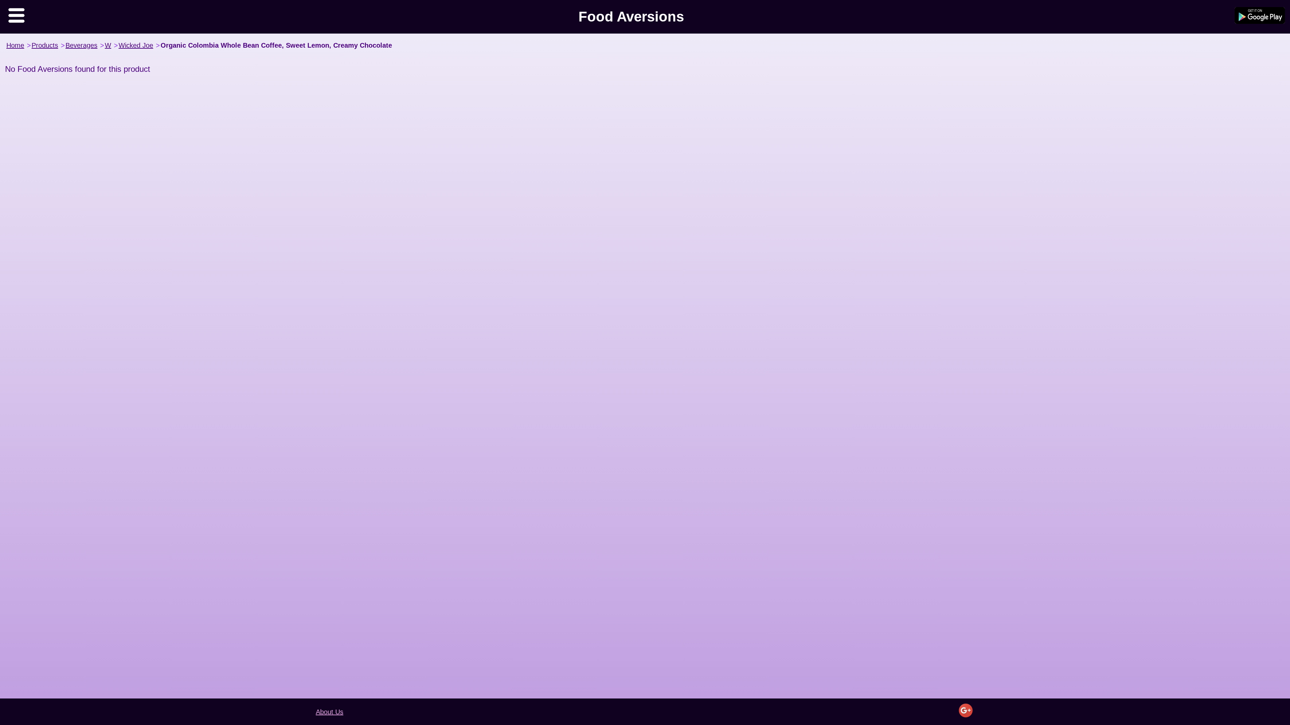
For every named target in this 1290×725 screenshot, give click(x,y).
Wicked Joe (136, 45)
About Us (329, 712)
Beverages (81, 45)
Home (15, 45)
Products (45, 45)
